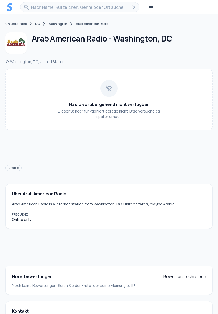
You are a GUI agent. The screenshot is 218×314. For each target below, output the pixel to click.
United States (16, 24)
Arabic (13, 168)
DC (37, 24)
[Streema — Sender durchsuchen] (9, 7)
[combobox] (79, 7)
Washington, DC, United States (35, 61)
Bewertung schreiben (185, 276)
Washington (57, 24)
